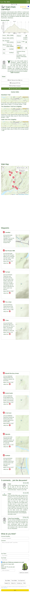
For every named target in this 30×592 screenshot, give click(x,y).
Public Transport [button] (21, 167)
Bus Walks (7, 580)
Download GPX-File (15, 83)
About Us (13, 583)
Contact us (19, 583)
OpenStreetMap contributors (23, 194)
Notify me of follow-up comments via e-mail (13, 562)
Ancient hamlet (9, 393)
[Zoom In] (26, 168)
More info (5, 587)
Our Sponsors (21, 580)
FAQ (24, 583)
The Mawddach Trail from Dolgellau (11, 106)
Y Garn (7, 320)
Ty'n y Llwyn (8, 302)
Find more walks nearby (15, 88)
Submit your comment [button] (24, 572)
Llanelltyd (7, 232)
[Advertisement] (15, 147)
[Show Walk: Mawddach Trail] (15, 99)
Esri (14, 194)
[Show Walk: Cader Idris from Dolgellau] (15, 124)
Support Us (7, 583)
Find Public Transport (15, 85)
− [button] (3, 170)
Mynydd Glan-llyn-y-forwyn (12, 373)
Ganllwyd (7, 455)
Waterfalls (7, 434)
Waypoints (22, 170)
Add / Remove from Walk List (15, 80)
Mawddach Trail (5, 95)
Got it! (15, 590)
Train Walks (14, 580)
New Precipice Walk (10, 250)
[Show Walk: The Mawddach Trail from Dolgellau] (15, 111)
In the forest (8, 413)
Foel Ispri (7, 272)
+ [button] (3, 168)
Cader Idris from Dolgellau (8, 119)
